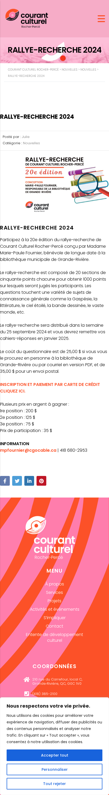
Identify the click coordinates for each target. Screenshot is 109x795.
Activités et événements (54, 609)
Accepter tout (54, 755)
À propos (54, 584)
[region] (54, 746)
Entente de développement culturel (54, 637)
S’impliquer (55, 618)
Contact (54, 626)
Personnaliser (55, 769)
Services (54, 592)
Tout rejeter (54, 783)
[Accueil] (26, 18)
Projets (54, 601)
